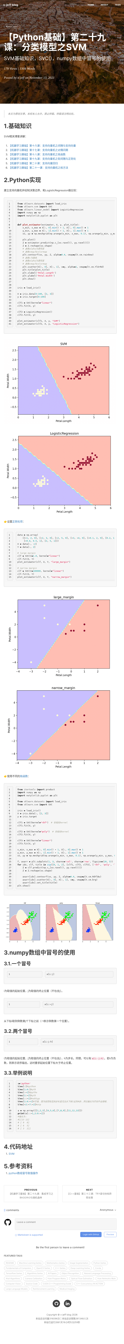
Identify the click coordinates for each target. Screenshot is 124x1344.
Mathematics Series (56, 1263)
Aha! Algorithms (13, 1278)
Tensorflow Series (14, 1273)
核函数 (24, 776)
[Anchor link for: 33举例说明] (34, 1072)
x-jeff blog (10, 4)
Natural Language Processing (97, 1273)
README (10, 1263)
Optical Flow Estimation (81, 1278)
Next (89, 1193)
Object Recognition (70, 1273)
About (104, 5)
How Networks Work (106, 1278)
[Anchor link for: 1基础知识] (35, 125)
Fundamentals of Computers (18, 1268)
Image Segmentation (79, 1263)
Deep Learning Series (80, 1268)
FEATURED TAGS (13, 1255)
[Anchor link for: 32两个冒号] (34, 1030)
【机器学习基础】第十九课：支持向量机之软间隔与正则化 (42, 158)
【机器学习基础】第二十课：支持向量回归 (33, 163)
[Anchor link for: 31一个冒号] (33, 963)
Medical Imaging (67, 1289)
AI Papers (52, 1273)
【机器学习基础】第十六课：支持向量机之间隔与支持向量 (42, 145)
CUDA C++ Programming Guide (57, 1283)
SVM (11, 1153)
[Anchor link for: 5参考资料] (35, 1166)
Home (91, 5)
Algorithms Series (35, 1273)
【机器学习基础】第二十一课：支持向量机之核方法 (38, 167)
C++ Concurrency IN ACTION (89, 1283)
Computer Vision (13, 1283)
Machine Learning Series (30, 1263)
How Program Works (57, 1278)
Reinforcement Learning (43, 1289)
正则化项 (17, 521)
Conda (98, 1268)
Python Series (12, 26)
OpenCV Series (43, 1268)
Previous (31, 1193)
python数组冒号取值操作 (23, 1173)
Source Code (32, 1283)
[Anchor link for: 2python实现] (44, 179)
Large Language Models (17, 1289)
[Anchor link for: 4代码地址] (36, 1146)
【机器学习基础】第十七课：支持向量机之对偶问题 (38, 150)
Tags (118, 5)
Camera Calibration (33, 1278)
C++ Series (60, 1268)
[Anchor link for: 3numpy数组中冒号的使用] (78, 952)
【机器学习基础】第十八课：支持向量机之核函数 (37, 154)
